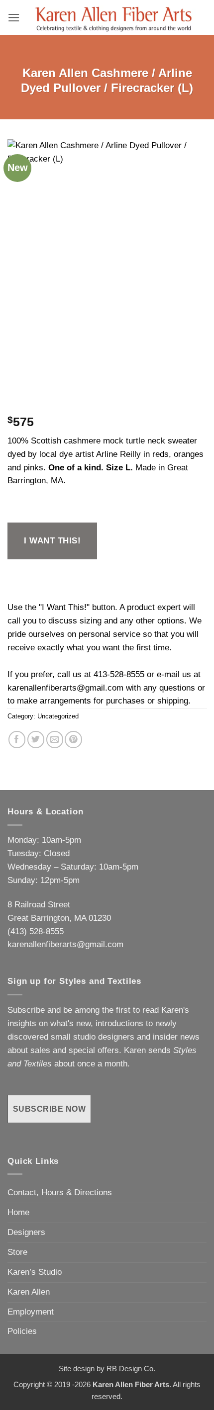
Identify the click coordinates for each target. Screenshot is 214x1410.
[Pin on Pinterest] (73, 739)
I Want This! (52, 540)
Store (17, 1252)
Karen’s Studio (34, 1272)
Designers (26, 1232)
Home (18, 1212)
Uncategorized (58, 716)
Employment (30, 1312)
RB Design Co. (131, 1368)
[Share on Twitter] (36, 739)
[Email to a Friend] (55, 739)
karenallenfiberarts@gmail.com (65, 688)
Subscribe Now (49, 1108)
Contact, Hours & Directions (59, 1192)
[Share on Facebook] (17, 739)
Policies (22, 1331)
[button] (13, 17)
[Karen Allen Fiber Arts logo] (113, 17)
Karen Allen (28, 1292)
